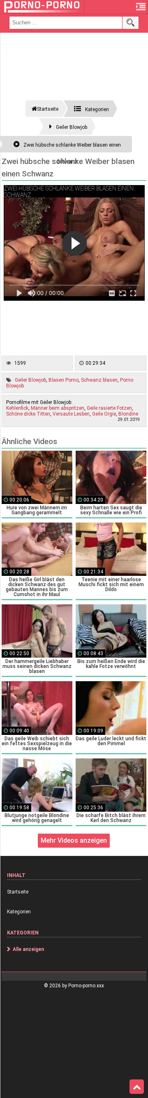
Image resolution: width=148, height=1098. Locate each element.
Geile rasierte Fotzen (109, 408)
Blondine (128, 414)
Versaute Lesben (71, 414)
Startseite (17, 892)
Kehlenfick (17, 408)
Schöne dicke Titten (28, 414)
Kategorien (19, 912)
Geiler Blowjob (30, 380)
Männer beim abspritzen (57, 408)
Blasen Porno (64, 380)
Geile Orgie (104, 414)
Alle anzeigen (28, 949)
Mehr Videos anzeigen (74, 840)
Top (137, 1087)
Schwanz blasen (99, 380)
